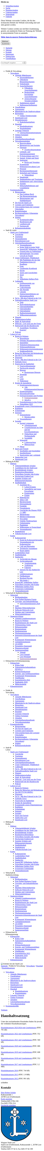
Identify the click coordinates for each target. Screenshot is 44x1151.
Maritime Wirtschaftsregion (25, 608)
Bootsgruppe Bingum (32, 372)
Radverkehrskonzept (27, 304)
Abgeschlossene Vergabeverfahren (31, 100)
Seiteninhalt (10, 14)
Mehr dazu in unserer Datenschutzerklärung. (19, 37)
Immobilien (24, 343)
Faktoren (27, 568)
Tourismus (19, 237)
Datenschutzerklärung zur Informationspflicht (29, 295)
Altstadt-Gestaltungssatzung (25, 618)
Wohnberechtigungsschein (29, 345)
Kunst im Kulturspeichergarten (31, 540)
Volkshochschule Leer (23, 534)
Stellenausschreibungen (28, 105)
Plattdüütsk (24, 525)
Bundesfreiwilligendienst (24, 472)
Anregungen (19, 109)
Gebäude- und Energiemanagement (27, 153)
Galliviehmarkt (25, 288)
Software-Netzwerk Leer (24, 610)
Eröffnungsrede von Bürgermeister (27, 284)
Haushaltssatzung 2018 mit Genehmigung (16, 1058)
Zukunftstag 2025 (26, 404)
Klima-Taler (19, 665)
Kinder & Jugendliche (23, 383)
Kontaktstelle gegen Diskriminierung (28, 406)
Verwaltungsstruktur (22, 141)
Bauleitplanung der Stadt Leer (26, 623)
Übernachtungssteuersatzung (30, 133)
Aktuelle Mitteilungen (23, 75)
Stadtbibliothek (20, 483)
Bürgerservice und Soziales (30, 145)
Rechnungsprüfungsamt (28, 171)
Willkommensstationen (28, 315)
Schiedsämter (20, 411)
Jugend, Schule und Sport (29, 158)
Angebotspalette (30, 563)
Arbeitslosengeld (30, 425)
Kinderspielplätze (26, 391)
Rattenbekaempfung (27, 122)
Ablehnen (5, 41)
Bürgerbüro (19, 114)
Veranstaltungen (21, 239)
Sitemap (9, 50)
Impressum (10, 54)
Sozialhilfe (28, 438)
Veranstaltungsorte (22, 591)
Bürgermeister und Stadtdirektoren (26, 199)
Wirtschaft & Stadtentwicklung (17, 593)
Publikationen (25, 576)
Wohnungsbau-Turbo (23, 625)
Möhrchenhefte (20, 684)
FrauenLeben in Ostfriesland (30, 251)
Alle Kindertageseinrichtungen (33, 388)
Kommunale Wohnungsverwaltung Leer (30, 165)
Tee (21, 277)
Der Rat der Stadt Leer (23, 203)
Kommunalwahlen (26, 220)
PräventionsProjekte (27, 394)
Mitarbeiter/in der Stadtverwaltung (27, 111)
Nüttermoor (24, 381)
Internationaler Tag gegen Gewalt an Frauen (29, 255)
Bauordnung (24, 338)
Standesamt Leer (21, 118)
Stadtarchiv (19, 557)
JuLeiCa (27, 400)
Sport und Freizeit (21, 449)
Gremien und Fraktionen (24, 205)
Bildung (13, 464)
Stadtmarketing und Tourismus (31, 179)
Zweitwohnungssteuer (32, 150)
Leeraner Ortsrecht (22, 131)
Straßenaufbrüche (26, 351)
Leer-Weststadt (25, 657)
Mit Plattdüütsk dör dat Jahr (30, 260)
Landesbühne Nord (22, 553)
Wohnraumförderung (27, 347)
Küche (22, 271)
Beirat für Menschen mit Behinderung (29, 353)
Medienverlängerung (27, 517)
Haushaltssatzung (26, 126)
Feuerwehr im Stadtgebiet (24, 364)
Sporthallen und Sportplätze (30, 451)
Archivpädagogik (26, 561)
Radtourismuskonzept (28, 313)
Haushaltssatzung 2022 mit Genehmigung (16, 1034)
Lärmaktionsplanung (22, 642)
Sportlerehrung (25, 453)
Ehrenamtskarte (25, 504)
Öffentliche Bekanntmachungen (27, 81)
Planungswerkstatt (22, 648)
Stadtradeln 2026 (21, 682)
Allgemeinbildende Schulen (25, 466)
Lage (17, 606)
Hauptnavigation (12, 10)
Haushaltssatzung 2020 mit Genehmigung (16, 1046)
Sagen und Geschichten (28, 273)
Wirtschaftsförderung (23, 614)
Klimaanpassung (16, 686)
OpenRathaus (11, 59)
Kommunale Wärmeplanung (25, 640)
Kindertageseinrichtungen (29, 385)
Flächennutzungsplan (23, 633)
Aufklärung (28, 565)
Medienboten (24, 515)
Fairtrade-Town (21, 362)
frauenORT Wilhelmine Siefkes (31, 249)
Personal (23, 169)
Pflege (22, 447)
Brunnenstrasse (20, 629)
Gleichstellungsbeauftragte (25, 139)
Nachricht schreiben (8, 1105)
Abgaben (18, 137)
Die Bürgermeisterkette (28, 196)
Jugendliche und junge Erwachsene (32, 490)
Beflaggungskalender (23, 228)
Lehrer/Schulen (30, 487)
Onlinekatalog (25, 523)
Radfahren (19, 408)
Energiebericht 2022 (22, 680)
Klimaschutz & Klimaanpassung (18, 661)
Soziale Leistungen (27, 423)
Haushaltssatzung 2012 (10, 1079)
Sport (22, 275)
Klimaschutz (15, 663)
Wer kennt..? (24, 580)
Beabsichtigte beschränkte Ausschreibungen (30, 94)
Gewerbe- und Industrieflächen (26, 601)
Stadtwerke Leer (21, 457)
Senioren (18, 413)
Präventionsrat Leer (22, 241)
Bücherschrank (25, 502)
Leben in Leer (15, 334)
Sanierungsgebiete (22, 650)
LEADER (19, 644)
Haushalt (18, 124)
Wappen (18, 317)
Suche (8, 8)
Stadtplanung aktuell (27, 103)
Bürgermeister (20, 192)
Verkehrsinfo (24, 84)
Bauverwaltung (25, 143)
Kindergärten (29, 493)
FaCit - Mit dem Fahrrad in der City (28, 298)
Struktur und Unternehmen (25, 612)
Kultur (12, 536)
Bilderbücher (24, 498)
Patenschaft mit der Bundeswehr (27, 326)
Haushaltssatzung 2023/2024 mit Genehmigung (18, 1028)
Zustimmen (6, 44)
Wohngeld (23, 440)
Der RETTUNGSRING (24, 355)
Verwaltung (14, 73)
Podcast (18, 332)
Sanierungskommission (28, 659)
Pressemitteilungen (27, 77)
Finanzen (23, 147)
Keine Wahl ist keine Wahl (29, 247)
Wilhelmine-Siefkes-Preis (29, 279)
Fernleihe (23, 506)
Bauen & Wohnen (21, 336)
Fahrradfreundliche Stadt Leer (26, 300)
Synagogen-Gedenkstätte (24, 589)
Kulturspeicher (20, 538)
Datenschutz (10, 56)
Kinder (27, 495)
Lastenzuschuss (30, 442)
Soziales (23, 184)
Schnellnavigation (12, 6)
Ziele (21, 302)
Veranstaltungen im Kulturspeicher (27, 543)
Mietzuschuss (29, 444)
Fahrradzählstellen (26, 307)
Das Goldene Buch (27, 194)
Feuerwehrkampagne (27, 366)
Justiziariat (23, 160)
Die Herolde (24, 290)
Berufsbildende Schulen (24, 470)
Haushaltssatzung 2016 (9, 1071)
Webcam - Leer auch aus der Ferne (28, 324)
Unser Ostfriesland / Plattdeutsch (27, 258)
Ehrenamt (18, 358)
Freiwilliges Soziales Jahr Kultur (27, 474)
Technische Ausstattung (28, 548)
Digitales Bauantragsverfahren (31, 341)
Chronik (23, 292)
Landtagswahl (25, 224)
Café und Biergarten (27, 546)
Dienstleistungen (21, 120)
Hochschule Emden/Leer (24, 476)
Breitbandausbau (21, 597)
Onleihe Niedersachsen (28, 521)
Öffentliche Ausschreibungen (30, 89)
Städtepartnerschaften (23, 319)
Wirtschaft (14, 595)
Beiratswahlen (29, 417)
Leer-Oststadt (25, 655)
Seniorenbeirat (25, 415)
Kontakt (9, 52)
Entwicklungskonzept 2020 (30, 604)
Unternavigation (12, 12)
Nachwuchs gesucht (27, 368)
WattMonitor (19, 678)
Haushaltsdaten (25, 128)
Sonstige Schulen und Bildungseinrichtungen (23, 479)
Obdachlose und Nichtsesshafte (30, 435)
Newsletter (24, 519)
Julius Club (24, 500)
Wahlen (18, 218)
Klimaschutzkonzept (22, 671)
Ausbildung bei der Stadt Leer (26, 468)
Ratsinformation (21, 211)
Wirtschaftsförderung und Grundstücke (29, 187)
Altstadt (22, 652)
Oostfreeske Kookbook (28, 268)
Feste (22, 266)
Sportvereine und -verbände (30, 455)
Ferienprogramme (31, 398)
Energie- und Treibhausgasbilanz (27, 674)
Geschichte (19, 234)
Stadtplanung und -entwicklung (31, 181)
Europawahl (24, 226)
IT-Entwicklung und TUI (29, 156)
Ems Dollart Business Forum (25, 599)
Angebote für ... (25, 485)
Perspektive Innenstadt (23, 646)
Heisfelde (23, 374)
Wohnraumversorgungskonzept (31, 349)
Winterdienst (29, 175)
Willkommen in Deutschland (30, 527)
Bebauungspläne (21, 627)
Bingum (23, 370)
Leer (21, 377)
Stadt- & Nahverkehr (23, 321)
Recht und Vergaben (32, 162)
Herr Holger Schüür (8, 1093)
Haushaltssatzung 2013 (9, 1075)
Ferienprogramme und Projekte (31, 396)
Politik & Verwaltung (13, 71)
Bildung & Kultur (12, 461)
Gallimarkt (19, 281)
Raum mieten (25, 551)
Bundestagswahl (26, 222)
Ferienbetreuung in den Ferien (31, 402)
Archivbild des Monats (28, 559)
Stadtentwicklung (16, 616)
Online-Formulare (21, 135)
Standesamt (24, 177)
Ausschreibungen (26, 86)
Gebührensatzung (26, 574)
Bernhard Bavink (26, 578)
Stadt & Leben (11, 230)
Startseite (9, 48)
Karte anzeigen (6, 1099)
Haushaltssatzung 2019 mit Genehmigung (16, 1052)
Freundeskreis (25, 508)
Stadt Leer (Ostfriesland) (19, 232)
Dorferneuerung (21, 631)
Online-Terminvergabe (28, 116)
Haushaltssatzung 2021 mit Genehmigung (16, 1040)
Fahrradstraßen (25, 309)
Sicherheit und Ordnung (29, 173)
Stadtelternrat (20, 531)
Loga (22, 379)
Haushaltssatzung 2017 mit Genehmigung (16, 1064)
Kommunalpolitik (16, 190)
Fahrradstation (25, 311)
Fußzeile (9, 17)
